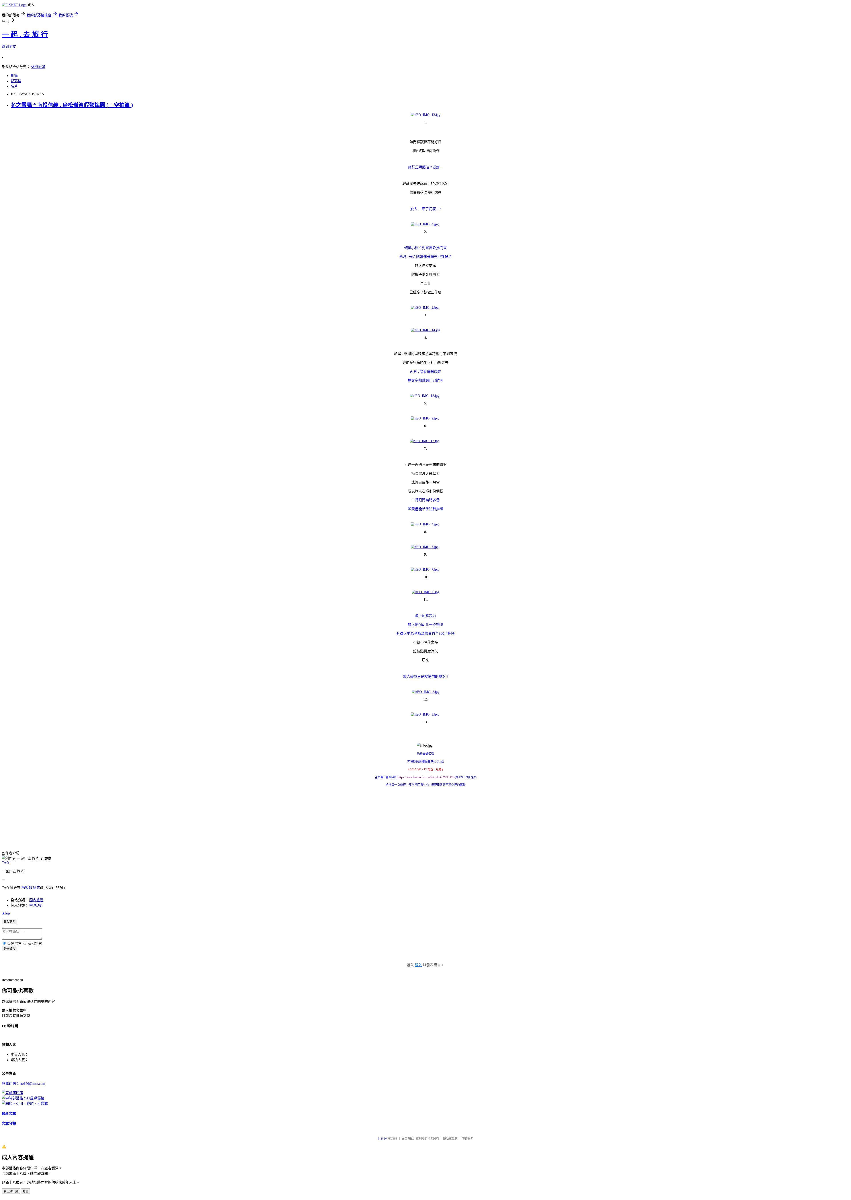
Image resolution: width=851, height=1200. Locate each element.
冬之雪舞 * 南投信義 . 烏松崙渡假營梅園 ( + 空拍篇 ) (72, 105)
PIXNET (392, 1138)
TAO (5, 862)
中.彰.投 (35, 905)
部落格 (16, 81)
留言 (36, 888)
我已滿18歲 (11, 1191)
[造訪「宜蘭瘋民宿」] (12, 1093)
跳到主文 (9, 47)
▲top (6, 913)
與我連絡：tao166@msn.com (23, 1083)
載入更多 (9, 921)
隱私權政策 (450, 1138)
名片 (14, 86)
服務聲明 (467, 1138)
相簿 (14, 76)
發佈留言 (9, 948)
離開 (25, 1191)
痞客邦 (26, 888)
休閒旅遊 (38, 67)
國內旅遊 (36, 900)
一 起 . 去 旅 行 (25, 34)
